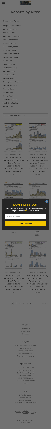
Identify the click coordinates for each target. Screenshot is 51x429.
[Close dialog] (47, 201)
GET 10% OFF (25, 224)
